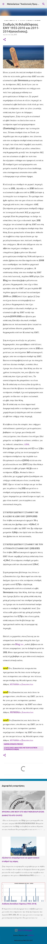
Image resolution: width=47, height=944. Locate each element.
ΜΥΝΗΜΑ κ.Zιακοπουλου (21, 740)
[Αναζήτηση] (43, 4)
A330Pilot (31, 935)
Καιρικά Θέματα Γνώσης (13, 744)
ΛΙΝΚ (26, 444)
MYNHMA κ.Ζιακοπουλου (21, 712)
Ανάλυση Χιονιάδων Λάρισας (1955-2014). (19, 904)
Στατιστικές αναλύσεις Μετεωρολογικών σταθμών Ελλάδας (20, 748)
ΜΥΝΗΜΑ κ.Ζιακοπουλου (21, 684)
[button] (4, 39)
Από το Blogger (25, 930)
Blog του (19, 644)
